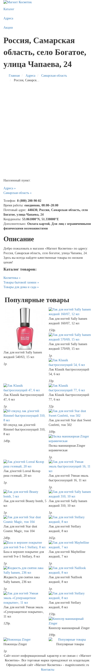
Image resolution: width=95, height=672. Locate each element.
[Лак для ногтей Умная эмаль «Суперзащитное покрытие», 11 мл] (24, 598)
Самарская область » (17, 193)
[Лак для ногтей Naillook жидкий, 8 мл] (70, 570)
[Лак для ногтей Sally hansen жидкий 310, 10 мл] (70, 494)
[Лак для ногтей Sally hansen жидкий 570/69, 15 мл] (70, 337)
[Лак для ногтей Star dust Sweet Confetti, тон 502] (70, 413)
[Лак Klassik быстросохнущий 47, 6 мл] (24, 388)
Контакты (47, 669)
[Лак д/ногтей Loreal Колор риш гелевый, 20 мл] (24, 464)
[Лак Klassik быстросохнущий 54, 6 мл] (70, 362)
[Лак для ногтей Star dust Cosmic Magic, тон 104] (24, 519)
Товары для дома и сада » (21, 287)
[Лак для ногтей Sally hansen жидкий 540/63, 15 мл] (24, 328)
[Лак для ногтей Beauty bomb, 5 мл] (24, 494)
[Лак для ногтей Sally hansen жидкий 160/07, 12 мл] (70, 311)
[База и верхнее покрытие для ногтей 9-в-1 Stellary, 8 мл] (24, 545)
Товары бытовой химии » (21, 282)
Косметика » (12, 278)
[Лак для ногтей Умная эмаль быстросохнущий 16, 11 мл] (70, 466)
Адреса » (9, 188)
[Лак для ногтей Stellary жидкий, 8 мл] (70, 519)
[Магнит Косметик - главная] (47, 2)
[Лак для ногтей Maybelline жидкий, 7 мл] (70, 545)
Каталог (8, 9)
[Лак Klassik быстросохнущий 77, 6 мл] (70, 388)
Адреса (8, 18)
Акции (8, 27)
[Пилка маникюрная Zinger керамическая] (70, 438)
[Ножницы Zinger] (24, 639)
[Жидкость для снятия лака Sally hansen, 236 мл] (24, 570)
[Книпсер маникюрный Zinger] (70, 621)
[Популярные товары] (70, 639)
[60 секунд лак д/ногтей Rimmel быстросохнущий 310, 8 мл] (24, 416)
